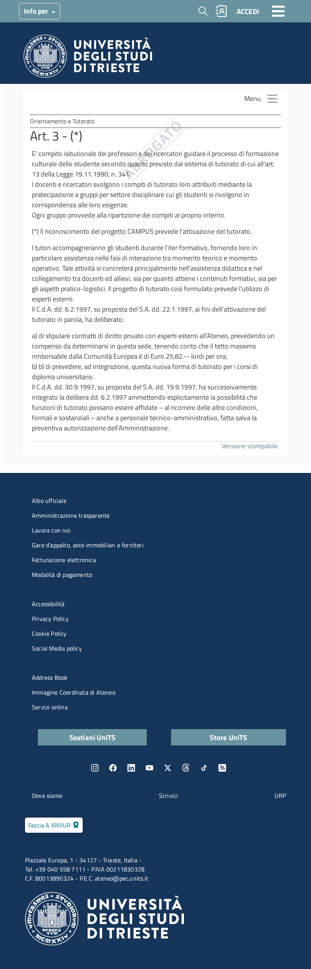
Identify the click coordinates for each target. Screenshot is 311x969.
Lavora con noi (51, 530)
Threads (186, 768)
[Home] (88, 58)
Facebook (113, 768)
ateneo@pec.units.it (121, 878)
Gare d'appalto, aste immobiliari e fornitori (88, 545)
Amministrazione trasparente (71, 515)
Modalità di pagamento (62, 574)
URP (280, 795)
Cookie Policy (49, 633)
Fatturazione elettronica (64, 559)
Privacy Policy (50, 618)
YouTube (149, 768)
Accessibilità (48, 603)
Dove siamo (47, 795)
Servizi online (50, 707)
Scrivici (168, 795)
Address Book (50, 677)
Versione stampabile (250, 446)
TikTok (204, 768)
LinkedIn (131, 768)
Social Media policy (57, 648)
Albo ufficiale (49, 500)
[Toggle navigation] (278, 11)
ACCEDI (248, 11)
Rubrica (221, 11)
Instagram (95, 768)
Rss (222, 768)
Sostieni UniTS (92, 737)
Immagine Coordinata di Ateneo (73, 692)
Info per (37, 10)
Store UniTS (228, 737)
